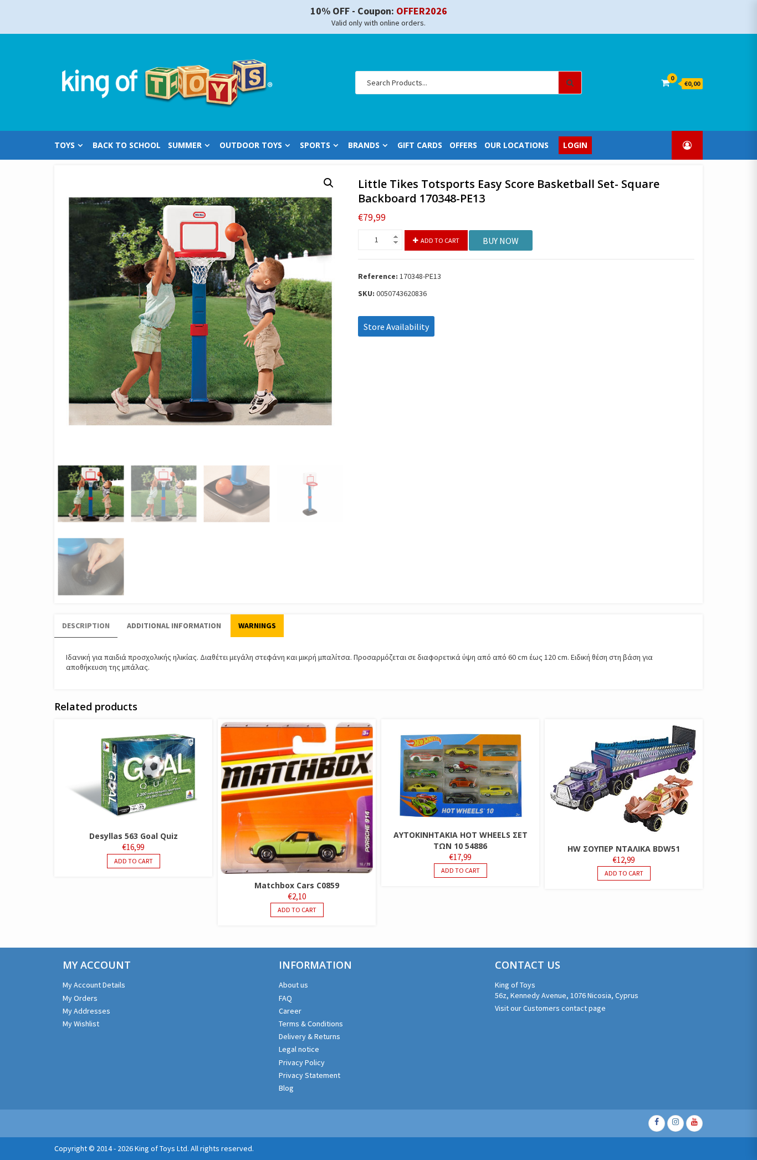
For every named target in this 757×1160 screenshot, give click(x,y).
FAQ (285, 998)
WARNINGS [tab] (257, 625)
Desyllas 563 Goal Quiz (133, 836)
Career (290, 1011)
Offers (463, 145)
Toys (64, 145)
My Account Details (94, 985)
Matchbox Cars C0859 (296, 885)
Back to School (127, 145)
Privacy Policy (302, 1062)
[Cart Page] (665, 82)
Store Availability (396, 326)
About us (293, 985)
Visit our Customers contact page (550, 1008)
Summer (185, 145)
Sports (315, 145)
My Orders (80, 998)
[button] (329, 183)
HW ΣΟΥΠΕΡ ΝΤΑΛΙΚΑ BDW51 (623, 848)
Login (575, 145)
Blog (286, 1088)
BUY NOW (501, 240)
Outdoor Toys (250, 145)
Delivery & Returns (309, 1036)
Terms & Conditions (311, 1024)
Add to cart (440, 240)
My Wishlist (81, 1024)
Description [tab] (86, 625)
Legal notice (299, 1049)
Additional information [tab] (174, 625)
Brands (364, 145)
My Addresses (86, 1011)
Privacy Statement (309, 1075)
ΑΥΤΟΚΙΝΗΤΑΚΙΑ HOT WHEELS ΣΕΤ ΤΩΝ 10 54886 (460, 840)
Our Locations (516, 145)
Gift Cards (419, 145)
